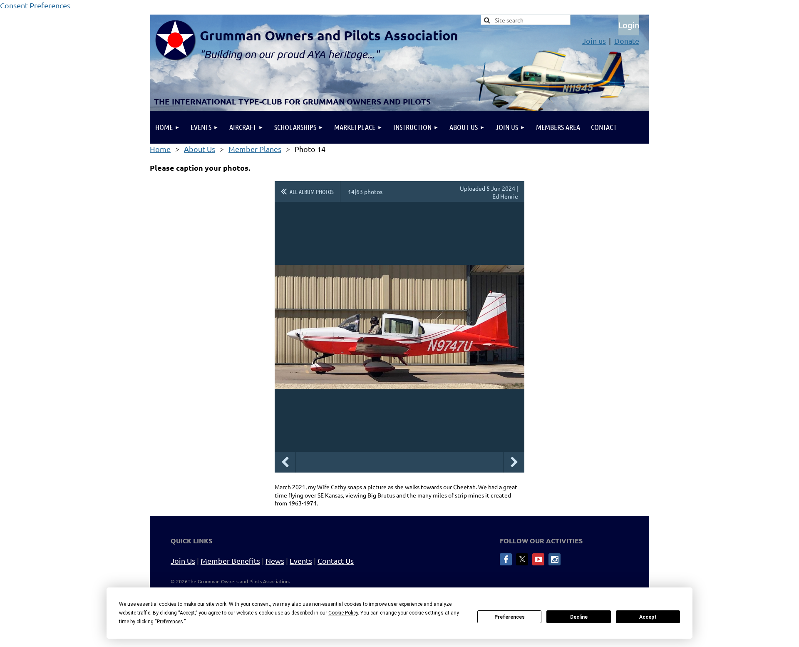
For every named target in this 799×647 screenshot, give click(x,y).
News (275, 560)
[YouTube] (538, 559)
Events (301, 560)
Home (160, 148)
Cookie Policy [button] (343, 613)
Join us (594, 40)
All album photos (312, 191)
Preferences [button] (170, 622)
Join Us (183, 560)
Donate (626, 40)
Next (514, 462)
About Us (199, 148)
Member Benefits (230, 560)
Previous (285, 462)
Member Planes (254, 148)
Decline (579, 617)
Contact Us (336, 560)
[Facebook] (506, 559)
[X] (522, 559)
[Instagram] (554, 559)
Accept (648, 617)
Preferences (509, 617)
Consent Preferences (35, 5)
